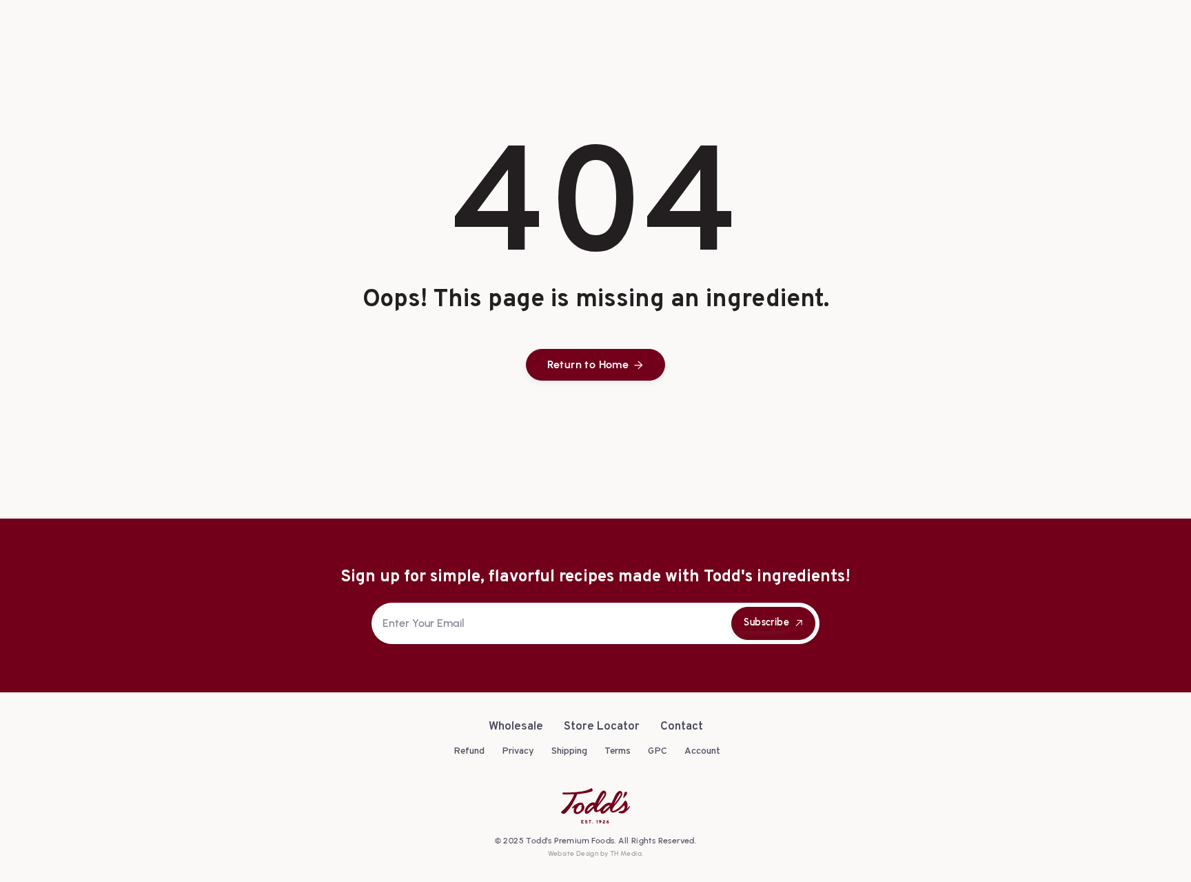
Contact (681, 727)
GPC (657, 751)
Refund (469, 751)
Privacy (518, 751)
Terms (617, 751)
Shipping (569, 751)
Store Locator (602, 727)
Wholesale (516, 727)
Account (702, 751)
